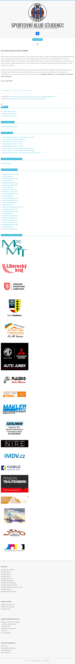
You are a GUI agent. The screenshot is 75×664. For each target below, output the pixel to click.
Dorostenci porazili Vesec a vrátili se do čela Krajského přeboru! (27, 99)
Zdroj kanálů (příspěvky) (8, 648)
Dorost (27, 90)
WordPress (47, 660)
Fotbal (31, 90)
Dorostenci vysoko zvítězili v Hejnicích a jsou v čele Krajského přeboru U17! (33, 96)
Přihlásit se (4, 646)
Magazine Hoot (35, 660)
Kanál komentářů (6, 650)
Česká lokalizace (6, 652)
